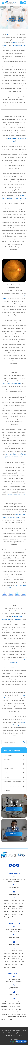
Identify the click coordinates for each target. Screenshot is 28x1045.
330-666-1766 (14, 887)
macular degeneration (19, 45)
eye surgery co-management (12, 781)
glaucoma (5, 45)
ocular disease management (12, 786)
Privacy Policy (10, 1035)
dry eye (14, 42)
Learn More (14, 809)
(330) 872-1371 (14, 988)
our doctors (10, 34)
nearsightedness (16, 616)
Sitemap (19, 1035)
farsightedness (6, 619)
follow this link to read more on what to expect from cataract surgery (14, 198)
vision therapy (8, 755)
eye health (7, 777)
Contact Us (14, 834)
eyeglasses (7, 773)
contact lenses (8, 768)
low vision (7, 759)
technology (7, 790)
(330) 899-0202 (14, 938)
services (6, 764)
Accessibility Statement (16, 1033)
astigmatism (18, 619)
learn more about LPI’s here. (17, 495)
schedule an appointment (17, 725)
